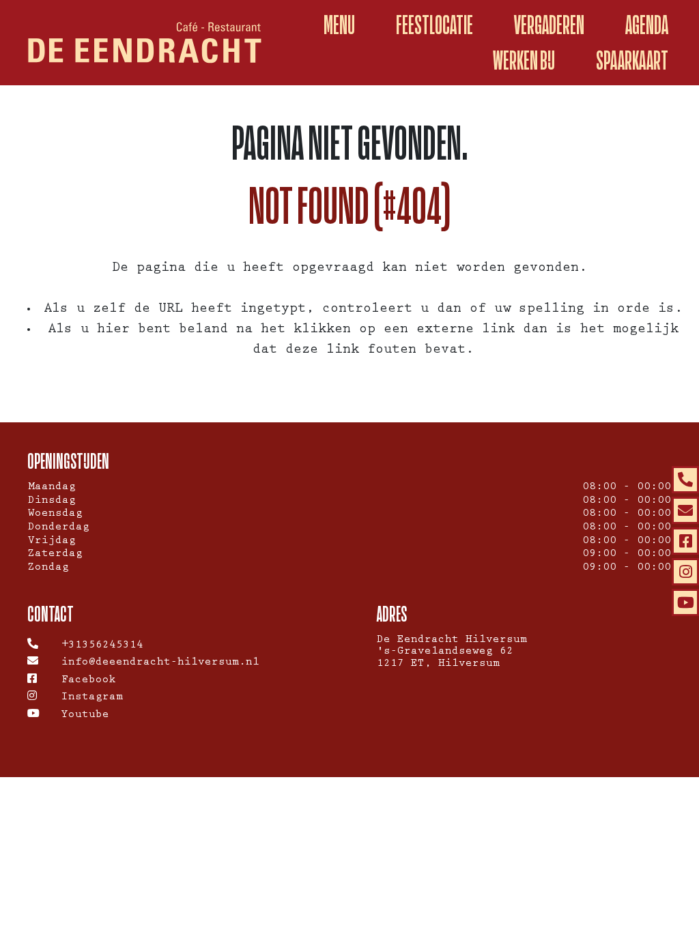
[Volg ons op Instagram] (685, 571)
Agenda (646, 25)
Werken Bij (524, 60)
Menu (339, 25)
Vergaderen (549, 25)
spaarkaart (632, 60)
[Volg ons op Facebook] (685, 541)
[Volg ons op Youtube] (685, 602)
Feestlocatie (434, 25)
